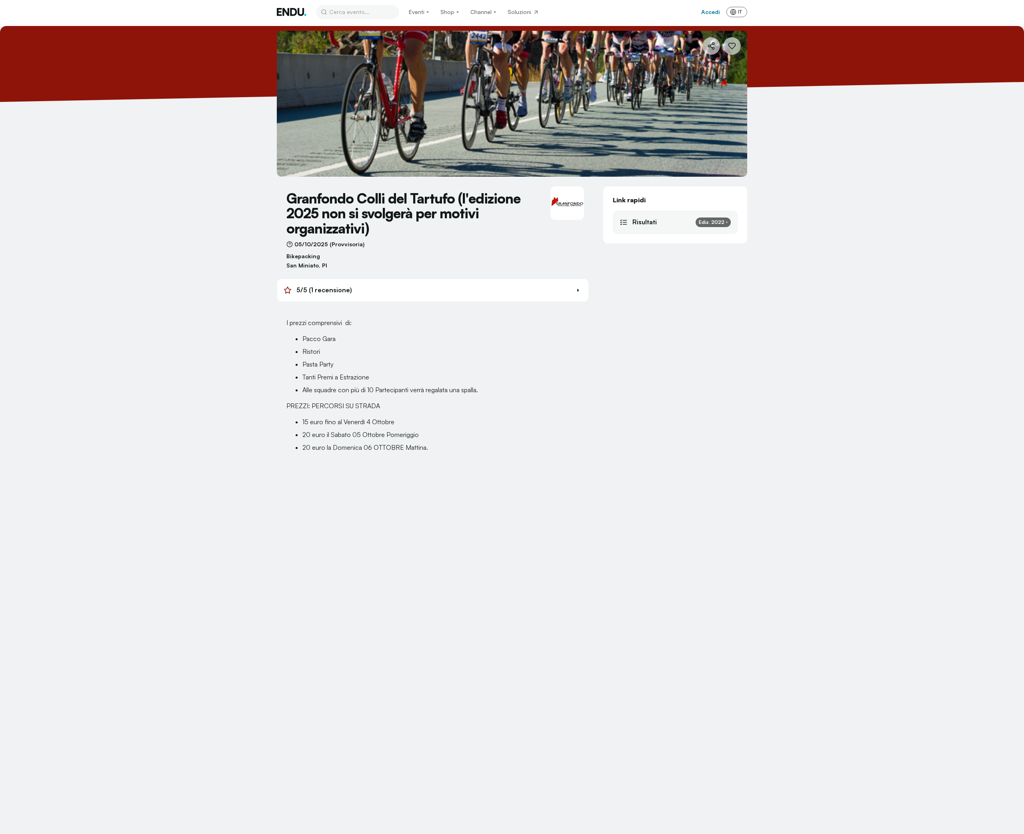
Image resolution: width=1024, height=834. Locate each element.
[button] (432, 290)
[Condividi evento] (711, 46)
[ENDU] (291, 12)
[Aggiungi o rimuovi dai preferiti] (732, 46)
